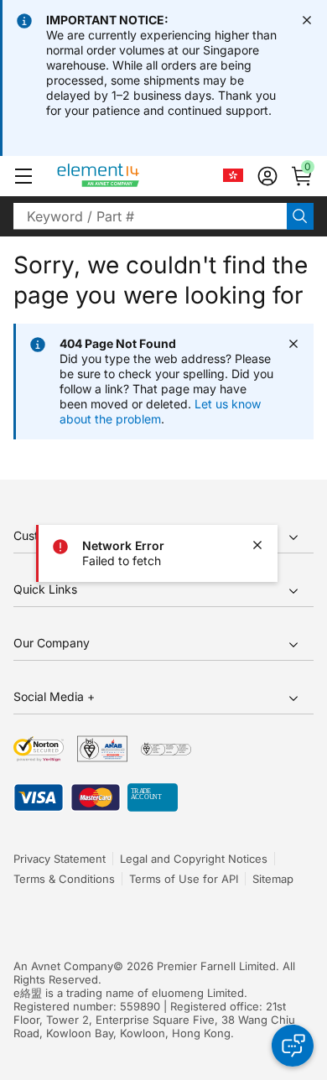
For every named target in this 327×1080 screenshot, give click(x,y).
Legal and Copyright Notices (193, 858)
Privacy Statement (59, 858)
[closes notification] (307, 20)
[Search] (300, 216)
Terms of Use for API (183, 878)
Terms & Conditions (64, 878)
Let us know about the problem (160, 411)
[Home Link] (129, 176)
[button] (23, 176)
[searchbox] (150, 216)
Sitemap (272, 878)
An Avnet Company (63, 966)
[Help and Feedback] (293, 1046)
